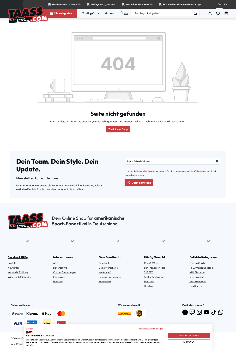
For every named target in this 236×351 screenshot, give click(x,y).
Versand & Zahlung (18, 272)
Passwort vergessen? (110, 276)
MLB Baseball (196, 276)
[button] (31, 329)
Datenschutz (60, 267)
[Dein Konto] (210, 13)
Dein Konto (104, 263)
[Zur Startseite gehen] (28, 14)
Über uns (58, 281)
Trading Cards (90, 13)
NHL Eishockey (197, 272)
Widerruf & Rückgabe (19, 276)
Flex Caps (149, 281)
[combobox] (161, 13)
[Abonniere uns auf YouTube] (206, 312)
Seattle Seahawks (153, 276)
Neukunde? (105, 272)
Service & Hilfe (18, 257)
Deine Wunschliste (108, 267)
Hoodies (148, 286)
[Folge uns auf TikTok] (213, 312)
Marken (109, 13)
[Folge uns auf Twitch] (192, 312)
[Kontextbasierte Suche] (124, 13)
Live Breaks (195, 286)
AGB (196, 171)
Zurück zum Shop (118, 129)
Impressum (59, 276)
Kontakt (12, 263)
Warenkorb (105, 281)
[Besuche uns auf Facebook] (185, 312)
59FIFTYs (148, 272)
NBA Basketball (197, 281)
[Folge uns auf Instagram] (199, 312)
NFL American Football (201, 267)
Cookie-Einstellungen (64, 272)
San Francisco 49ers (154, 267)
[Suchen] (195, 13)
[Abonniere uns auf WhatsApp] (221, 312)
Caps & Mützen (152, 263)
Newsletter (13, 267)
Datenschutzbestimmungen (151, 329)
